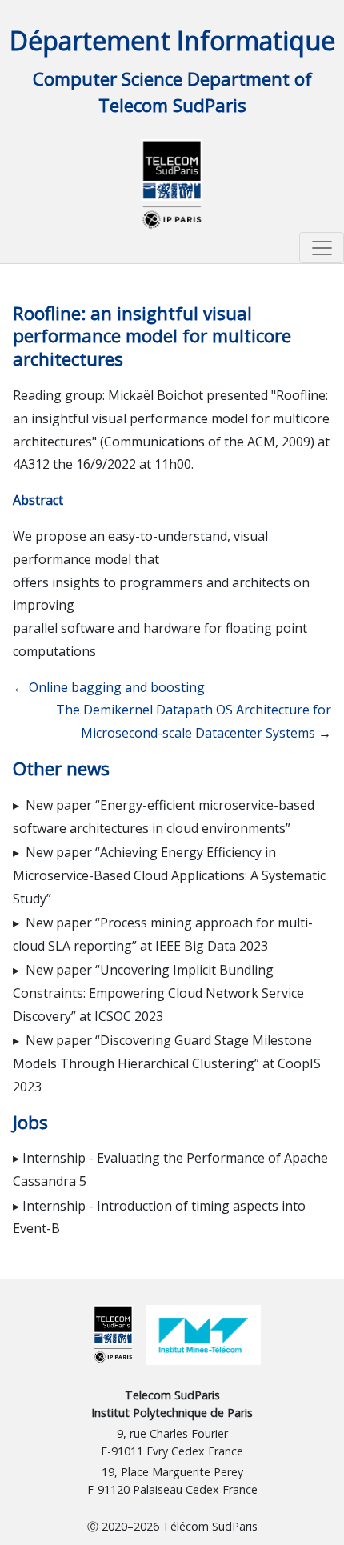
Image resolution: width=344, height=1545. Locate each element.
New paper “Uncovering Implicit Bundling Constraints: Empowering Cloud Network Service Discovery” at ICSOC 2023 (158, 993)
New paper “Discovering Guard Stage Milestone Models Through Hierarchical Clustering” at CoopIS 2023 (167, 1063)
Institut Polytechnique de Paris (172, 1412)
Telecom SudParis (172, 1395)
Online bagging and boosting (117, 687)
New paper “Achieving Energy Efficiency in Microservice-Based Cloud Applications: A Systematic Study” (169, 875)
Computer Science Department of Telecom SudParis (172, 92)
